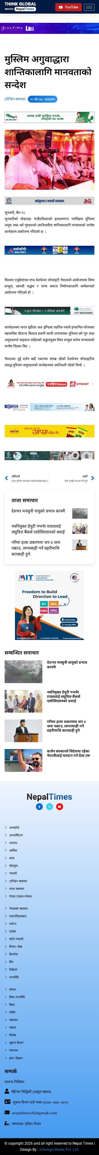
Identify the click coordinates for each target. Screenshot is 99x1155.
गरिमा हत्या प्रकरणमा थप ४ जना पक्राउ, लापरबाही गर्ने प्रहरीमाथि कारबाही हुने (36, 548)
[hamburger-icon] (89, 7)
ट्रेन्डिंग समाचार (15, 99)
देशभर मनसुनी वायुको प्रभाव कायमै (38, 511)
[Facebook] (39, 806)
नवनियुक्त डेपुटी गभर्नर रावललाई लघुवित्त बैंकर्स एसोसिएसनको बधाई (38, 529)
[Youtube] (59, 806)
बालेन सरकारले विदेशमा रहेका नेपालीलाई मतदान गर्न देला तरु (68, 753)
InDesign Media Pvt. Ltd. (59, 1149)
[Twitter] (49, 806)
